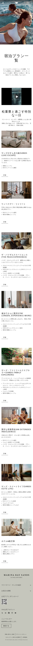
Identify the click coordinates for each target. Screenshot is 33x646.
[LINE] (12, 613)
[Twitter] (2, 613)
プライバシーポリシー (21, 634)
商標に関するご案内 (9, 634)
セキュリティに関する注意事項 (13, 637)
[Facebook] (9, 613)
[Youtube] (15, 613)
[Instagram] (6, 613)
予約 (28, 3)
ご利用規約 (24, 637)
